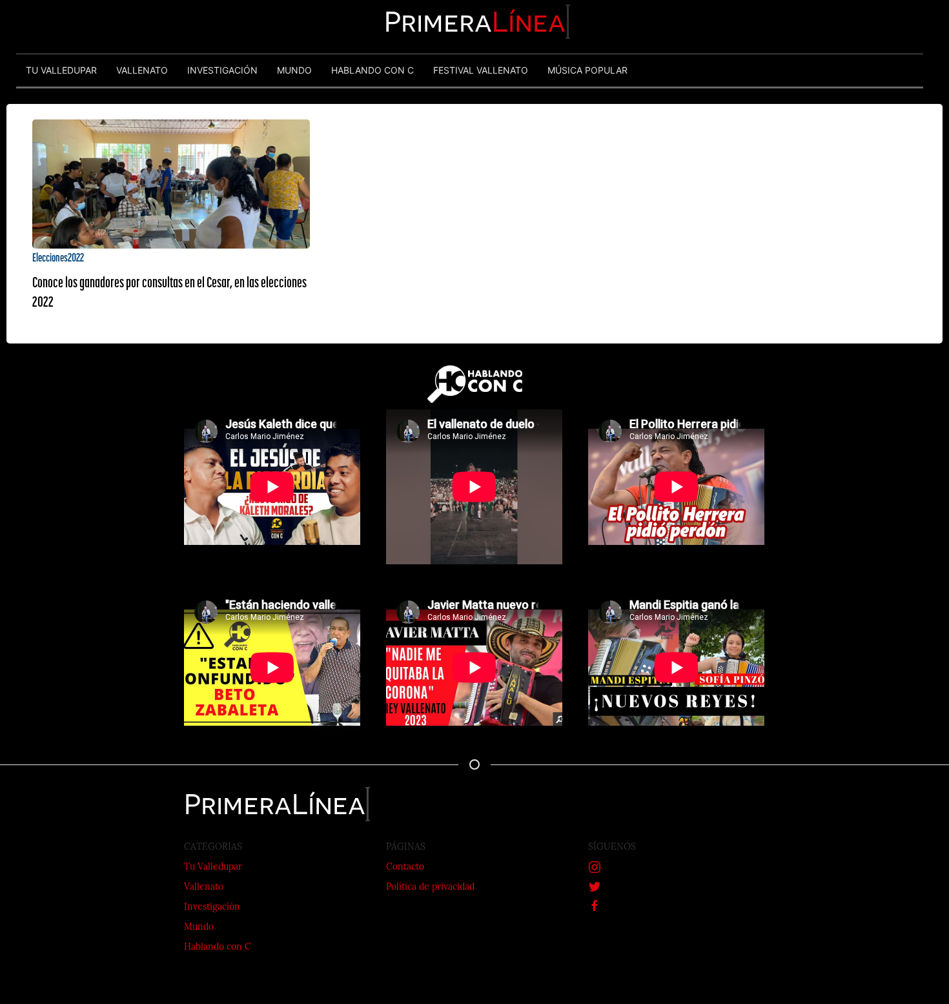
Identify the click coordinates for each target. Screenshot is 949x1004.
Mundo (199, 927)
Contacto (405, 867)
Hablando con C (217, 947)
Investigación (212, 907)
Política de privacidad (430, 887)
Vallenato (203, 887)
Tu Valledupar (213, 867)
